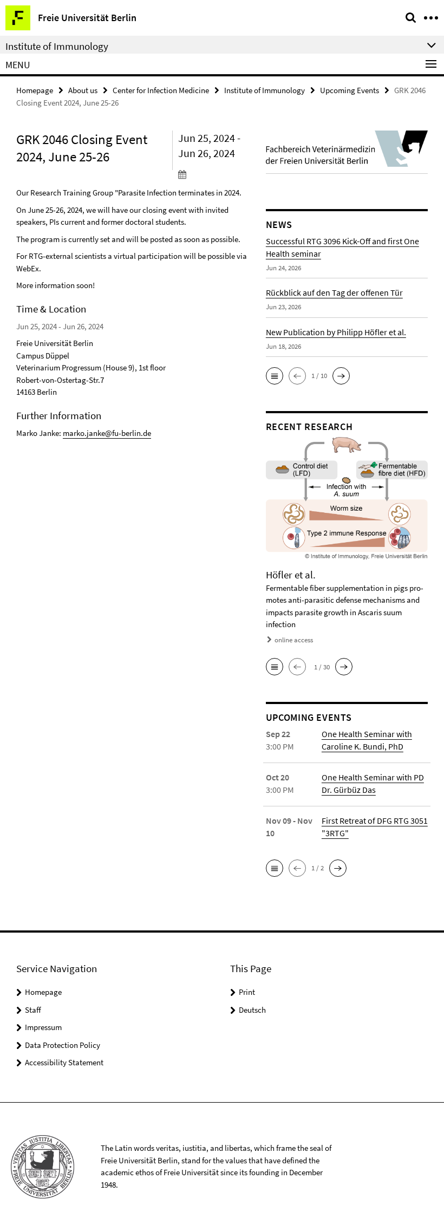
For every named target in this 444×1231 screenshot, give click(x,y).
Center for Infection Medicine (161, 90)
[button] (274, 376)
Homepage (34, 90)
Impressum (43, 1027)
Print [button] (247, 992)
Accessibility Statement (64, 1062)
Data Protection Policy (62, 1045)
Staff (33, 1010)
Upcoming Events (349, 90)
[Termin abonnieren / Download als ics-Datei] (214, 173)
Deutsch (252, 1010)
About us (82, 90)
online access (294, 639)
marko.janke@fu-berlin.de (107, 433)
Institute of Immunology (264, 90)
